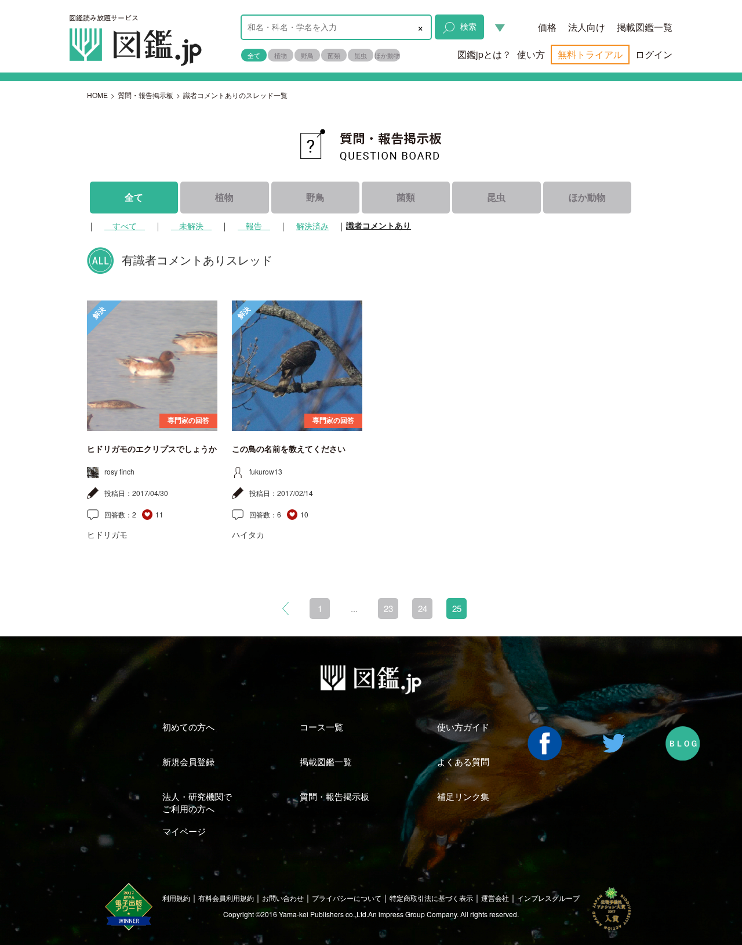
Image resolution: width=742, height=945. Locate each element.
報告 (254, 225)
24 (422, 608)
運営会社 (495, 898)
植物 (280, 55)
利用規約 (176, 898)
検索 (468, 26)
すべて (124, 225)
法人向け (586, 27)
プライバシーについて (346, 898)
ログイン (653, 54)
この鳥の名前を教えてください (288, 449)
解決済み (312, 225)
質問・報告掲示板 (145, 95)
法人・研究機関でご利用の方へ (197, 802)
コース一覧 (321, 726)
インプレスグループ (548, 898)
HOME (97, 95)
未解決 (191, 225)
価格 (547, 27)
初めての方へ (188, 726)
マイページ (184, 831)
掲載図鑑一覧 (644, 27)
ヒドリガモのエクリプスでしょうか (152, 449)
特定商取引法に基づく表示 (431, 898)
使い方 (531, 54)
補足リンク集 (463, 796)
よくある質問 (463, 761)
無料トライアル (590, 54)
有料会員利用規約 (226, 898)
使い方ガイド (463, 726)
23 (388, 608)
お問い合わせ (283, 898)
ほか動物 (387, 55)
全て (254, 55)
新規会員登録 (188, 761)
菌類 (334, 55)
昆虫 (360, 55)
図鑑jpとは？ (484, 54)
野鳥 (307, 55)
